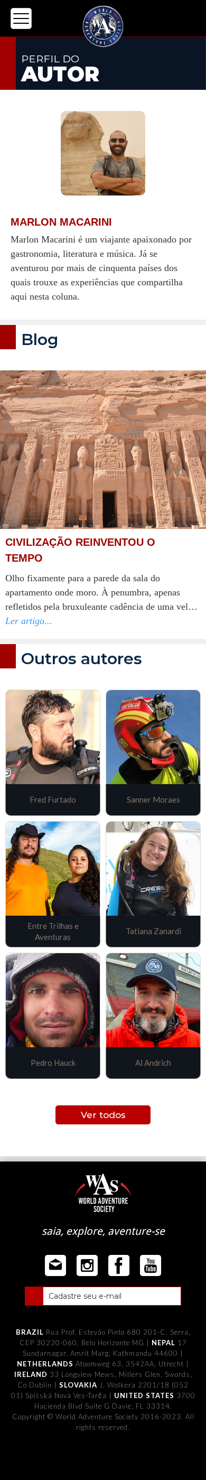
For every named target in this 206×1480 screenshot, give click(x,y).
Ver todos (103, 1115)
